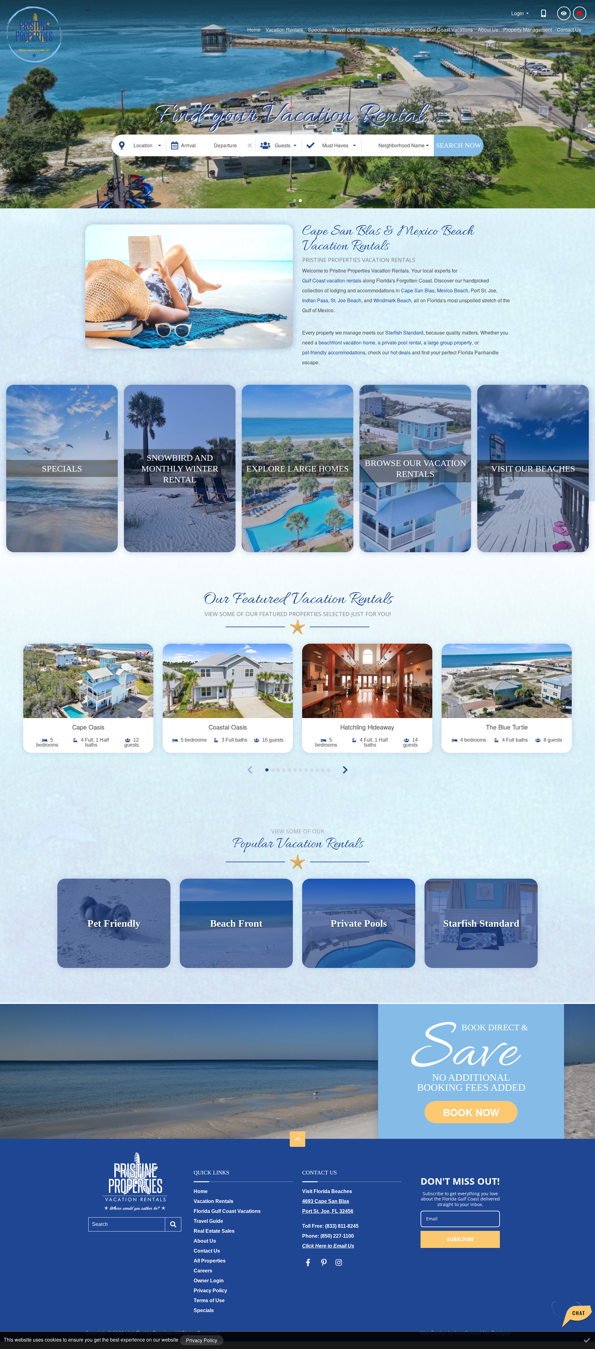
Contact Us (569, 29)
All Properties (210, 1260)
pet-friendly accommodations (333, 352)
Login (518, 13)
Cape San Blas (417, 290)
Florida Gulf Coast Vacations (441, 29)
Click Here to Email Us (328, 1246)
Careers (203, 1270)
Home (254, 29)
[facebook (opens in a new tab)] (309, 1262)
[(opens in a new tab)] (88, 681)
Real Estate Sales (385, 29)
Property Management (527, 29)
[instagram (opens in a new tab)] (339, 1262)
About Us (488, 29)
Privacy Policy (210, 1290)
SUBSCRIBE (460, 1239)
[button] (294, 200)
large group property (450, 342)
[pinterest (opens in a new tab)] (324, 1262)
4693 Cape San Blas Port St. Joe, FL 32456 (327, 1206)
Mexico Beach (452, 290)
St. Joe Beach (346, 300)
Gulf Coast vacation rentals (331, 280)
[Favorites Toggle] (579, 13)
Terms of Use (209, 1300)
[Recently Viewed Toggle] (564, 13)
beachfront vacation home (347, 342)
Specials (317, 29)
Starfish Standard (404, 332)
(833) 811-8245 (342, 1226)
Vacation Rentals (284, 29)
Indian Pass (315, 300)
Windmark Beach (392, 300)
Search (100, 1224)
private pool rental (401, 342)
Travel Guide (346, 29)
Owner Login (209, 1280)
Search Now (458, 145)
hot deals (400, 352)
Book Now (471, 1112)
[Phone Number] (545, 13)
